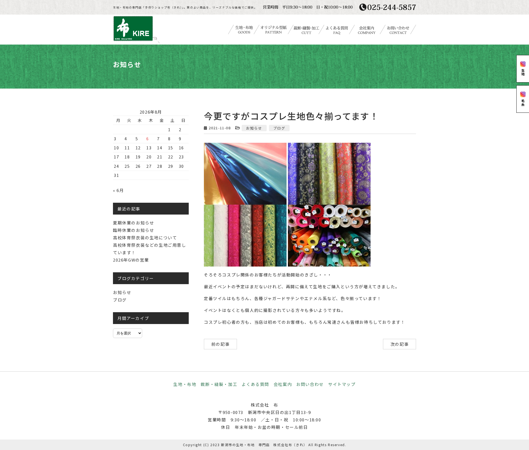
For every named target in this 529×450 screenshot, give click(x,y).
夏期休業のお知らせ (133, 223)
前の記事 (220, 344)
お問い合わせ (310, 384)
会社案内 (283, 384)
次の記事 (399, 344)
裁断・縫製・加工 (219, 384)
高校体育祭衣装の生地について (145, 237)
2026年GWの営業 (131, 260)
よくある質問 (255, 384)
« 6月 (118, 190)
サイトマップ (342, 384)
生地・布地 (184, 384)
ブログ (279, 128)
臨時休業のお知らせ (133, 230)
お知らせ (254, 128)
